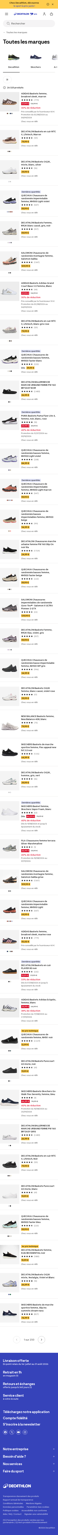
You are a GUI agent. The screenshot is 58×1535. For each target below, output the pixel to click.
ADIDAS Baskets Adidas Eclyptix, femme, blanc (38, 1001)
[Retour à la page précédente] (16, 1339)
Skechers (36, 67)
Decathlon (13, 67)
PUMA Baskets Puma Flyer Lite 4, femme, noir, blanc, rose (38, 417)
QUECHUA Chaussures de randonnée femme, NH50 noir (37, 1036)
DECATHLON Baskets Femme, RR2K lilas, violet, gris (37, 631)
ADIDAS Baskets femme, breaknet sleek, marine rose (36, 933)
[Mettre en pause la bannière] (48, 4)
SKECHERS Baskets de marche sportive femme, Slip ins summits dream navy (37, 1307)
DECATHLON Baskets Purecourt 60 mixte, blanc (38, 1187)
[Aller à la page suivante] (41, 1339)
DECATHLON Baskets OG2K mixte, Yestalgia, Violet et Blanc (38, 1276)
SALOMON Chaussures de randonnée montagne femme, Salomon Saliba (37, 256)
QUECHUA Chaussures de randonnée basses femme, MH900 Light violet (35, 453)
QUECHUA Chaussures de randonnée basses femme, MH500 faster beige (35, 572)
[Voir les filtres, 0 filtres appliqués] (7, 79)
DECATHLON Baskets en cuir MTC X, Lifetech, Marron (38, 133)
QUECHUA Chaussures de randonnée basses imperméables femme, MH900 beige (37, 515)
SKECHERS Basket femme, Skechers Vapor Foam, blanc (36, 807)
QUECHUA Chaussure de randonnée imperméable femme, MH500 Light (34, 904)
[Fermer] (52, 4)
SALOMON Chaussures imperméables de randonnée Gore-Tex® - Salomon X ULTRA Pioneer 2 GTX (37, 604)
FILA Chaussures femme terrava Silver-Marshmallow (38, 842)
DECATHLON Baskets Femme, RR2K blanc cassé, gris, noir (37, 224)
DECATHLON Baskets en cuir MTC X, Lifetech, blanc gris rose (38, 322)
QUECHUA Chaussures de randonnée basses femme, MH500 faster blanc (35, 357)
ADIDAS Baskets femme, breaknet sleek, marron (34, 95)
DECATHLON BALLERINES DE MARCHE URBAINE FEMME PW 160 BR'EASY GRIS (38, 1128)
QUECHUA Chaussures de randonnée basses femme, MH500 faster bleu (35, 1219)
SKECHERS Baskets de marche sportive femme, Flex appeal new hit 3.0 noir (38, 747)
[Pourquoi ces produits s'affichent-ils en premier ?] (4, 87)
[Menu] (6, 14)
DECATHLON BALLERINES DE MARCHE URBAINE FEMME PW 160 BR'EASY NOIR (38, 385)
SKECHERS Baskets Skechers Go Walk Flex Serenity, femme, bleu (38, 1092)
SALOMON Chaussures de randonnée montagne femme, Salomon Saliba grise (37, 874)
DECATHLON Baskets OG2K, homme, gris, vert (36, 774)
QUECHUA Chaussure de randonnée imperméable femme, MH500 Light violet (35, 198)
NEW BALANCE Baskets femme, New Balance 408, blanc (38, 717)
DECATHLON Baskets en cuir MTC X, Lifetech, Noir (38, 1157)
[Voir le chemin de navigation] (4, 32)
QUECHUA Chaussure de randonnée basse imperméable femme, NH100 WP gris (38, 663)
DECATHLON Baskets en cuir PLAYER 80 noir (36, 966)
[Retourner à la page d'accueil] (25, 14)
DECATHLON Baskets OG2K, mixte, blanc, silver (36, 163)
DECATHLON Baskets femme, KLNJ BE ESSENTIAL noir (36, 1251)
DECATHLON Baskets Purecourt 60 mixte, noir (38, 1062)
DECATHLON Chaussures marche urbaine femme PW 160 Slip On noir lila (38, 544)
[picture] (9, 101)
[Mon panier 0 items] (51, 14)
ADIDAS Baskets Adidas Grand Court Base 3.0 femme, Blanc (37, 284)
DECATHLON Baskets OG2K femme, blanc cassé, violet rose (38, 689)
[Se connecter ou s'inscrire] (44, 14)
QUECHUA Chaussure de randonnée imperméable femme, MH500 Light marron (36, 487)
